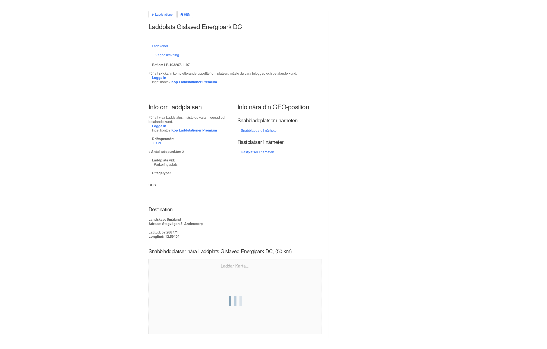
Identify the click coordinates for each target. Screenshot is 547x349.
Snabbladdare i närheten (259, 130)
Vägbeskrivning (167, 54)
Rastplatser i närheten (258, 151)
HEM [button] (187, 14)
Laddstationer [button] (164, 14)
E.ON (157, 142)
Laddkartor (160, 45)
